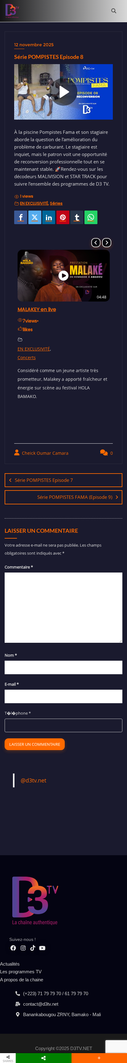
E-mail (12, 684)
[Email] (101, 217)
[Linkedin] (48, 217)
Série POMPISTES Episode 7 (44, 480)
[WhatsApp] (90, 217)
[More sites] (44, 1058)
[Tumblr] (76, 217)
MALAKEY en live (37, 309)
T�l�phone (18, 713)
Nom (11, 655)
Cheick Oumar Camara (44, 453)
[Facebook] (20, 217)
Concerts (27, 357)
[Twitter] (34, 217)
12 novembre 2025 (34, 44)
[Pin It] (62, 217)
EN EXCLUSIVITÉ (34, 203)
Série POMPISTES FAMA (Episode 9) (74, 497)
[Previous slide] (95, 242)
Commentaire (19, 567)
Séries (56, 203)
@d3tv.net (33, 780)
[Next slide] (106, 242)
